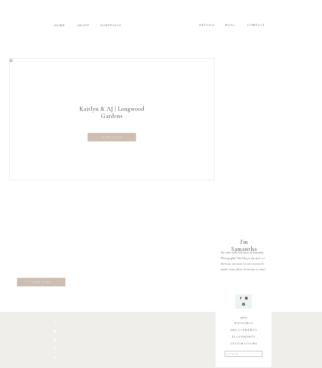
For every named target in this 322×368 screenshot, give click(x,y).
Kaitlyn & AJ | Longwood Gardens (112, 112)
